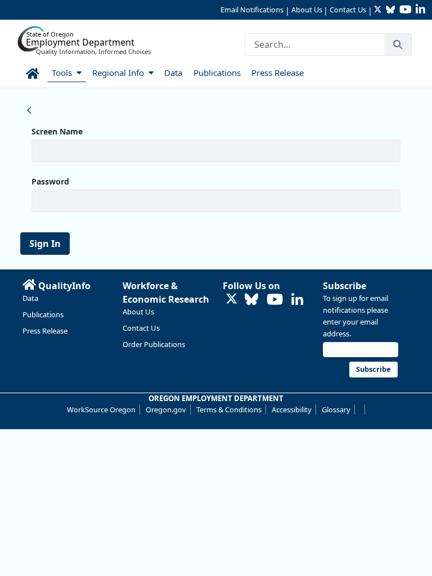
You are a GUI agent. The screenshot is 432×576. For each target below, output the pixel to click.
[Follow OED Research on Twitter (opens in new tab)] (232, 300)
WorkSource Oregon (101, 409)
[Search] (398, 44)
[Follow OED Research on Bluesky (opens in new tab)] (251, 300)
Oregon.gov (166, 409)
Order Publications (154, 344)
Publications (43, 314)
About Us (306, 9)
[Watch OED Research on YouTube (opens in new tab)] (274, 300)
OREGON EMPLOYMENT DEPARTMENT (216, 398)
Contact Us (348, 9)
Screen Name (57, 131)
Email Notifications (252, 9)
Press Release (45, 331)
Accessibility (292, 409)
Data (30, 298)
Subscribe (344, 286)
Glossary (336, 409)
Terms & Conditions (229, 409)
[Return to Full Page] (29, 110)
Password (50, 181)
